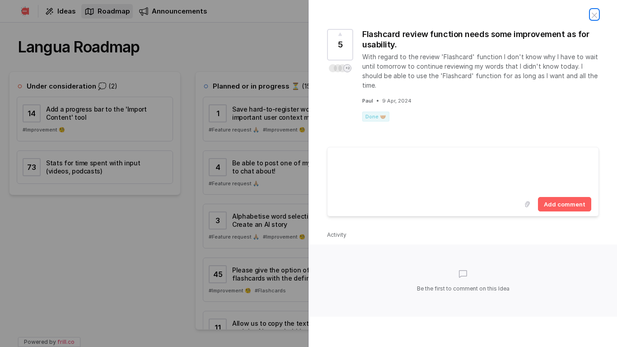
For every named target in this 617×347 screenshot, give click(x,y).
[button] (340, 68)
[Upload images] (527, 204)
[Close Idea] (594, 14)
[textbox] (463, 170)
